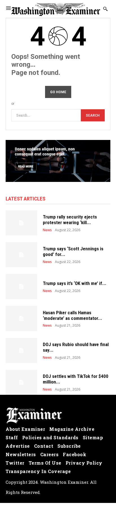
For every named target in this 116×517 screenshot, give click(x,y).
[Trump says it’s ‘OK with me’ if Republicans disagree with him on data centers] (21, 286)
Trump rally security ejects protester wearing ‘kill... (70, 219)
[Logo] (58, 415)
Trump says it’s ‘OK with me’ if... (74, 283)
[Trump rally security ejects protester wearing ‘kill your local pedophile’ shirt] (21, 222)
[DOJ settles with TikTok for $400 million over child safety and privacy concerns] (21, 382)
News (47, 230)
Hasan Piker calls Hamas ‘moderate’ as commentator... (72, 315)
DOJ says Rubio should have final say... (76, 347)
